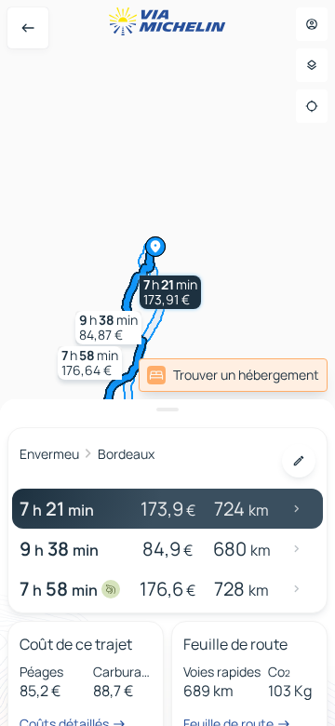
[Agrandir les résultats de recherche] (167, 409)
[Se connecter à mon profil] (312, 24)
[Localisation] (312, 106)
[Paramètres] (312, 65)
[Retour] (27, 27)
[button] (170, 292)
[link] (233, 375)
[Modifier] (298, 460)
